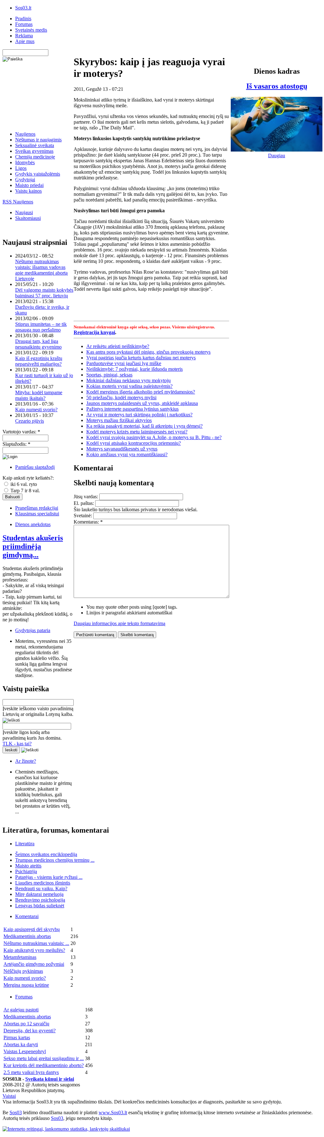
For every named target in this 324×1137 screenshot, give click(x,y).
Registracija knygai (94, 332)
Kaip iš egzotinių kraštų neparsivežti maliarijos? (38, 361)
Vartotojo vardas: (21, 431)
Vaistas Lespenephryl (24, 1051)
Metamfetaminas (19, 957)
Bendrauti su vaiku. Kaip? (41, 888)
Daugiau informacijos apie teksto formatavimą (119, 623)
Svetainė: (83, 515)
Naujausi (24, 212)
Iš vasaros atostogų (276, 86)
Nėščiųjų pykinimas (23, 971)
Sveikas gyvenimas (34, 151)
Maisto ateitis (28, 865)
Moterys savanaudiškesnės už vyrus (121, 448)
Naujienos (25, 134)
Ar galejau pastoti (21, 1009)
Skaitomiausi (28, 218)
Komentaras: (88, 522)
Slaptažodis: (16, 444)
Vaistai (9, 1096)
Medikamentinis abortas (27, 936)
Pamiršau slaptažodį (35, 467)
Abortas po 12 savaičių (26, 1023)
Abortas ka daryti (20, 1044)
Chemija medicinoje (35, 156)
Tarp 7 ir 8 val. (24, 490)
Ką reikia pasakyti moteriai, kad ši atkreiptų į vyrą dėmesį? (144, 426)
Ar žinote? (25, 761)
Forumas (24, 24)
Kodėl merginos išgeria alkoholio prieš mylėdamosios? (140, 392)
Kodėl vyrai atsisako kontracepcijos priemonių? (133, 443)
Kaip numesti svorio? (36, 409)
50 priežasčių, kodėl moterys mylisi (121, 397)
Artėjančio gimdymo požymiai (33, 964)
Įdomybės (25, 162)
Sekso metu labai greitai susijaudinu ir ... (43, 1058)
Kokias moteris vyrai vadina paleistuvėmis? (129, 386)
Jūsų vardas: (86, 496)
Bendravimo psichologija (40, 900)
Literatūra (24, 843)
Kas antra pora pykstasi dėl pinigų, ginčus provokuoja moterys (148, 352)
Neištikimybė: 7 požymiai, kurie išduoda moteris (134, 369)
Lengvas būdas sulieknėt (39, 905)
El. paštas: (84, 503)
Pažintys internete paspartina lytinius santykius (132, 409)
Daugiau (276, 155)
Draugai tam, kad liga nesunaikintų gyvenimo (38, 344)
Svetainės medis (31, 30)
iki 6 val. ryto (23, 484)
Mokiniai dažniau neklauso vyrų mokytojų (128, 380)
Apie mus (24, 41)
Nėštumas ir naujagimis (38, 139)
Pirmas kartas (16, 1037)
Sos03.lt (23, 7)
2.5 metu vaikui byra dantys (31, 1072)
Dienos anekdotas (33, 524)
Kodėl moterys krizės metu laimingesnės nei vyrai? (136, 431)
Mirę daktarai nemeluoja (39, 894)
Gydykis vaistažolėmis (37, 174)
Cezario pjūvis (29, 421)
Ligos (21, 168)
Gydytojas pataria (32, 630)
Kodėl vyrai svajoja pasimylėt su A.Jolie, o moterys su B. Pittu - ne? (154, 437)
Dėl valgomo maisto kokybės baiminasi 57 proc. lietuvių (44, 292)
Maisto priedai (29, 185)
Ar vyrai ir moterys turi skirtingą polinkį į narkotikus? (139, 414)
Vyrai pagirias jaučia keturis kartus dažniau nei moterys (141, 357)
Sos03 (15, 1112)
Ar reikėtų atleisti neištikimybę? (117, 346)
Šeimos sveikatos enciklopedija (46, 854)
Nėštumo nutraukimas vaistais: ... (36, 943)
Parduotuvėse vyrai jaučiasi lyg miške (123, 363)
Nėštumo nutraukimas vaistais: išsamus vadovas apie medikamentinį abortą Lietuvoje (41, 270)
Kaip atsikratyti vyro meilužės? (34, 950)
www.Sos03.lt (113, 1112)
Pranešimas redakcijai (36, 508)
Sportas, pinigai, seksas (109, 374)
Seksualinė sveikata (34, 145)
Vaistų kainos (28, 191)
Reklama (24, 35)
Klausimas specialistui (37, 513)
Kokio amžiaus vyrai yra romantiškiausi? (127, 454)
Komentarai (27, 916)
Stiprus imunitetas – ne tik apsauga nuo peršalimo (41, 326)
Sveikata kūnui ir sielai (49, 1079)
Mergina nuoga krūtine (26, 985)
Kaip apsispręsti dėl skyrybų (31, 929)
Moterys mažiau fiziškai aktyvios (119, 420)
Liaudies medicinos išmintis (42, 882)
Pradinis (23, 18)
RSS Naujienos (18, 201)
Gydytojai (25, 179)
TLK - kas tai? (17, 743)
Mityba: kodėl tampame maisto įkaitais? (38, 395)
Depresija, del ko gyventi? (29, 1030)
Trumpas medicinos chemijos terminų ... (55, 860)
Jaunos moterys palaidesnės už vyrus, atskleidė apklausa (142, 403)
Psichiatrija (26, 871)
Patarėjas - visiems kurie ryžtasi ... (49, 877)
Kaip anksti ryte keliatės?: (28, 478)
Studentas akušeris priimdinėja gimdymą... (33, 546)
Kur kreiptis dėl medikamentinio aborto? (43, 1065)
